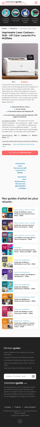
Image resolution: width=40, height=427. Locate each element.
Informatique (7, 144)
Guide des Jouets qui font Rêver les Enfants (19, 357)
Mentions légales (20, 413)
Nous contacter (30, 407)
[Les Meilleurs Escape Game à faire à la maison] (7, 237)
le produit (12, 396)
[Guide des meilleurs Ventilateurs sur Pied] (7, 262)
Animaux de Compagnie (21, 309)
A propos (7, 407)
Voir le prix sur (20, 152)
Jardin (32, 297)
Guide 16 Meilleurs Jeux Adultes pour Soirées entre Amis (19, 354)
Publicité (18, 407)
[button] (4, 61)
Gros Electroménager (22, 260)
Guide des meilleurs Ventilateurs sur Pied (18, 368)
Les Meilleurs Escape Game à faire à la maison (19, 360)
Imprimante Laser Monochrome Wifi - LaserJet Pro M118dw (20, 168)
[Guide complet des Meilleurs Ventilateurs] (7, 274)
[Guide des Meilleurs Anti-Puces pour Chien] (7, 311)
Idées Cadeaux (19, 210)
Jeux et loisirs (30, 210)
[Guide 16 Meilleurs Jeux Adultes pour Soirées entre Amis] (7, 212)
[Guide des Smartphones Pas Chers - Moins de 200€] (7, 249)
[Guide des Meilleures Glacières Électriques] (7, 299)
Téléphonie (18, 247)
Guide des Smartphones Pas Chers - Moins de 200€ (19, 364)
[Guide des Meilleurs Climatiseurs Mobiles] (7, 286)
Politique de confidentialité (20, 415)
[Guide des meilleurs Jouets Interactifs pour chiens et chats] (7, 323)
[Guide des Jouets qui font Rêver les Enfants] (7, 225)
